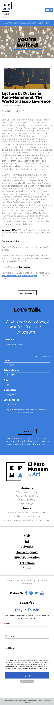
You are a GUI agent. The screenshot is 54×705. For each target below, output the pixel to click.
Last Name (10, 648)
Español (6, 17)
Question (9, 339)
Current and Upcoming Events (20, 23)
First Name (10, 636)
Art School (27, 563)
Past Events (43, 23)
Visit (27, 535)
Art (27, 541)
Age (6, 380)
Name (7, 360)
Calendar (27, 546)
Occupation (10, 390)
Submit (27, 432)
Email (7, 624)
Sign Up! (27, 675)
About (27, 568)
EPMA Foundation (27, 557)
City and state (11, 370)
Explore (28, 441)
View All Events (27, 293)
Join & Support (27, 552)
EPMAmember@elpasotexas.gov (19, 275)
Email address (11, 399)
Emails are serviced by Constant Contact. (35, 668)
